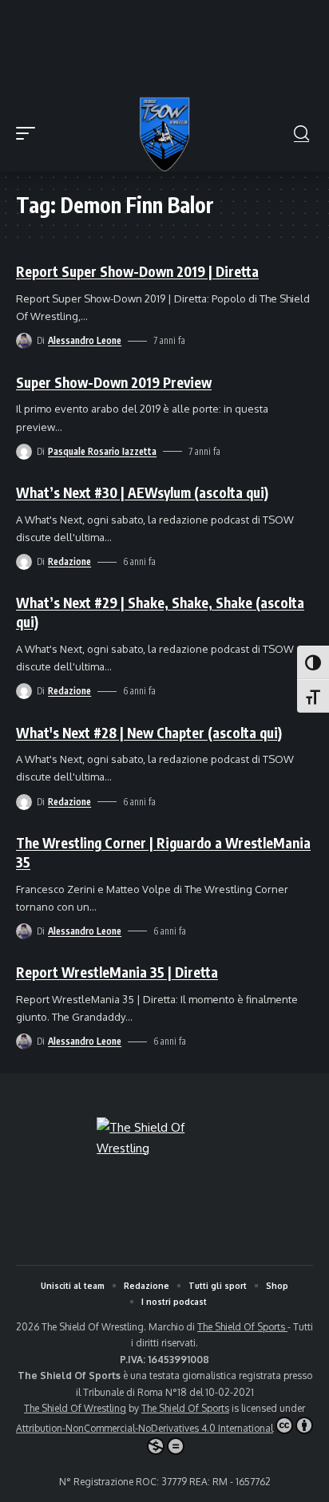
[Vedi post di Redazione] (24, 562)
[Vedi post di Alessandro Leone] (24, 341)
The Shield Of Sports (242, 1327)
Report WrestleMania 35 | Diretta (117, 972)
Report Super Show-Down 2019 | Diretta (137, 271)
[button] (29, 133)
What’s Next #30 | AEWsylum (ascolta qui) (142, 492)
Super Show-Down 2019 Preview (114, 382)
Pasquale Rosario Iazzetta (102, 451)
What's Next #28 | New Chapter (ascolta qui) (149, 732)
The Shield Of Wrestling (75, 1408)
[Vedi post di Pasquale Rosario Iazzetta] (24, 452)
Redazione (69, 561)
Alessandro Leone (84, 340)
